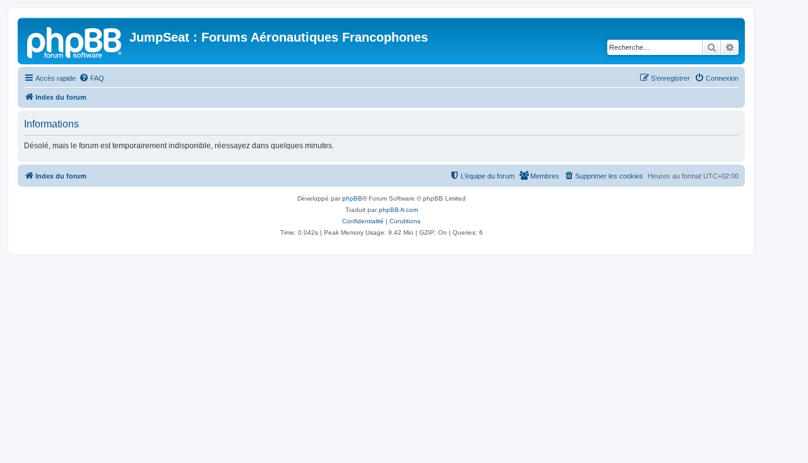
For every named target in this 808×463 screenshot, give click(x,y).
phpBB (352, 198)
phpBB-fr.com (398, 209)
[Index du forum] (75, 41)
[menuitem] (91, 78)
